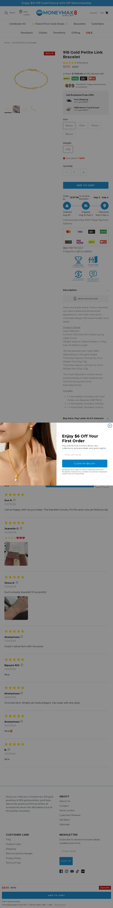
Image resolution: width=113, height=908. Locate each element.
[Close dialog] (110, 426)
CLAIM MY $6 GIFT (84, 463)
